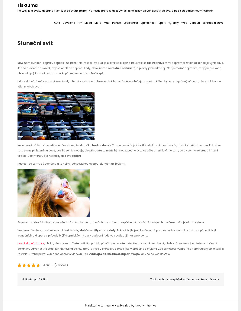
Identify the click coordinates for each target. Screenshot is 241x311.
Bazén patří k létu (36, 279)
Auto (57, 23)
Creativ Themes (145, 305)
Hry (80, 23)
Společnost (131, 23)
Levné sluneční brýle (31, 243)
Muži (107, 23)
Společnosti (148, 23)
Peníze (116, 23)
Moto (98, 23)
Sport (162, 23)
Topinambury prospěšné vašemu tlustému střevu (183, 279)
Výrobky (173, 23)
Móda (88, 23)
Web (184, 23)
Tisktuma (28, 5)
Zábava (195, 23)
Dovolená (69, 23)
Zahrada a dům (212, 23)
